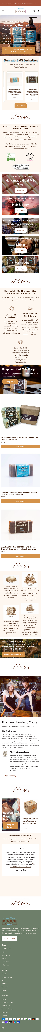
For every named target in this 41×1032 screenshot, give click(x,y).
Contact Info (6, 1006)
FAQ (3, 980)
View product (20, 446)
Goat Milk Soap (7, 949)
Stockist (4, 984)
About (4, 974)
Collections (5, 965)
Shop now (10, 382)
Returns (4, 1015)
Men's (4, 958)
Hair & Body (5, 952)
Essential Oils (6, 955)
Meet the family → (11, 776)
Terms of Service (7, 1009)
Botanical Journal (7, 977)
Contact (4, 990)
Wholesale (5, 987)
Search (4, 999)
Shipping (5, 1012)
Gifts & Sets (5, 962)
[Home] (20, 10)
